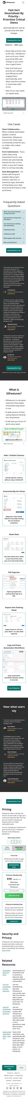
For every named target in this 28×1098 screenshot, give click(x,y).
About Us (17, 1073)
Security (16, 1078)
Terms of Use (8, 1078)
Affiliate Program (9, 1075)
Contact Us (14, 921)
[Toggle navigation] (23, 2)
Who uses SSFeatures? (10, 242)
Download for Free (14, 40)
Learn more (6, 950)
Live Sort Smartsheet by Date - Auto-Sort (7, 988)
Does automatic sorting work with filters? (12, 218)
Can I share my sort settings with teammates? (12, 224)
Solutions (8, 1080)
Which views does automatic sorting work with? (12, 212)
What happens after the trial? (12, 238)
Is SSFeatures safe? (9, 234)
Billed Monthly (7, 848)
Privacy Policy (19, 1075)
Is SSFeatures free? (9, 230)
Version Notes (17, 1080)
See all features (14, 688)
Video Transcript (8, 113)
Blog (20, 1078)
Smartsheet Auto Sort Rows (7, 973)
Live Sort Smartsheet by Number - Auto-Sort (7, 1010)
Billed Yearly (19, 848)
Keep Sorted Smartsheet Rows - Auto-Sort (7, 1035)
